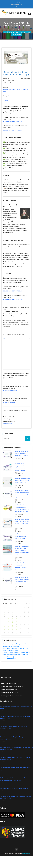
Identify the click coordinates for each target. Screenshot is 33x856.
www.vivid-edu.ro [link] (8, 423)
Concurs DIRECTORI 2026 (9, 659)
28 (8, 612)
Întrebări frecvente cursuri (8, 683)
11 (8, 620)
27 (16, 628)
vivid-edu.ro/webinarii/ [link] (9, 402)
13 (16, 620)
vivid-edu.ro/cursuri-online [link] (10, 390)
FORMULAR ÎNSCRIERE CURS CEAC (12, 121)
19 (12, 624)
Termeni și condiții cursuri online (10, 692)
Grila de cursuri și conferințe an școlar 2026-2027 (16, 648)
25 (8, 628)
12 (12, 620)
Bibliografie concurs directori (10, 650)
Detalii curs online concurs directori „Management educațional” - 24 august (21, 453)
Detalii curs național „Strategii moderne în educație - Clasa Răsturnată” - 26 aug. (22, 480)
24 (4, 628)
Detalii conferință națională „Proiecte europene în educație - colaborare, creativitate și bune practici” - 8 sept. (22, 551)
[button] (29, 14)
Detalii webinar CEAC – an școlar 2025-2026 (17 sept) (17, 33)
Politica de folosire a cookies (9, 689)
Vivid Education (26, 853)
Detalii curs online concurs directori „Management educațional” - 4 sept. (21, 536)
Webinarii (5, 100)
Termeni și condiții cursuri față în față (11, 696)
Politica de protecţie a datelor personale (12, 686)
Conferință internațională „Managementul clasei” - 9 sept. (15, 788)
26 (12, 628)
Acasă (15, 30)
